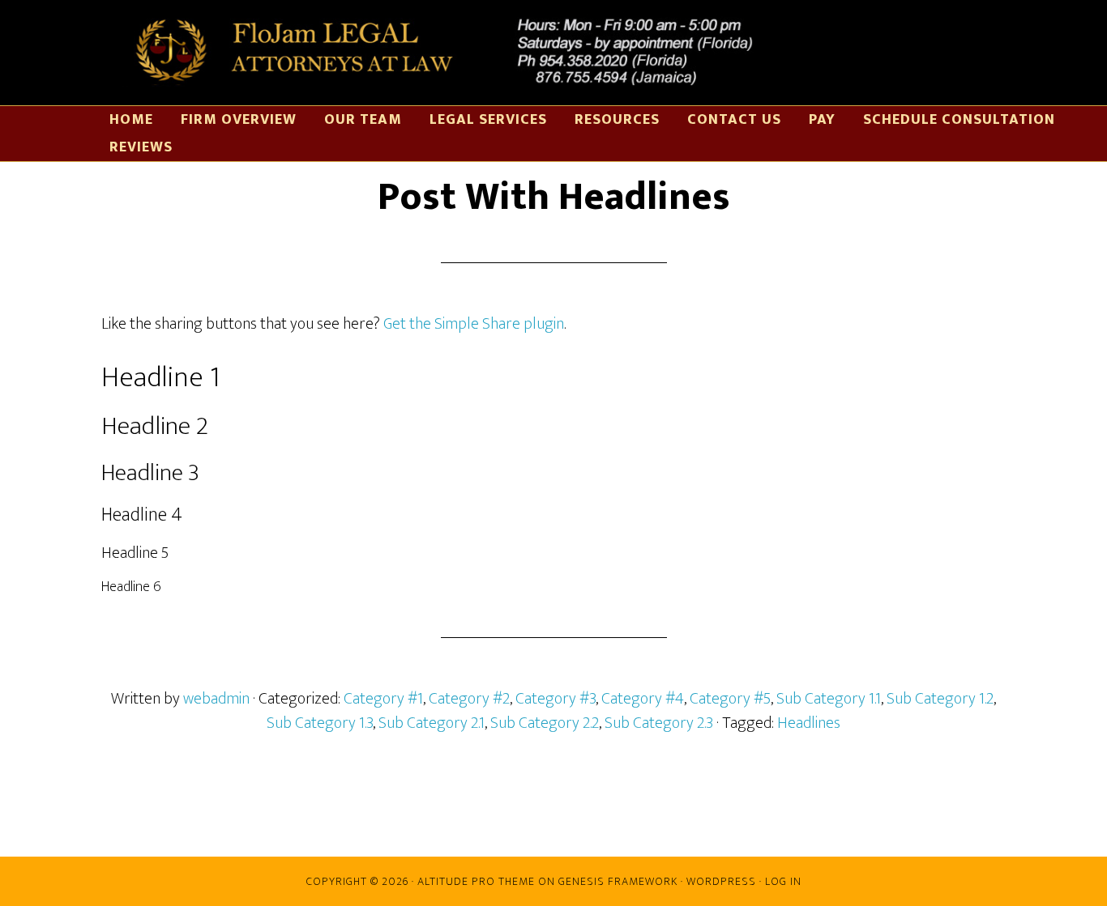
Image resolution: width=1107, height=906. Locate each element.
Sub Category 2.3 (659, 723)
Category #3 (555, 698)
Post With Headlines (554, 197)
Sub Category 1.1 (828, 698)
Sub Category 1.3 (320, 723)
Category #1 (383, 698)
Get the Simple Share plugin (473, 324)
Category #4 (642, 698)
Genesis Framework (617, 881)
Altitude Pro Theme (476, 881)
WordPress (721, 881)
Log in (783, 881)
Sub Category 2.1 (431, 723)
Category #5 (730, 698)
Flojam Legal (438, 52)
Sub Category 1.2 (940, 698)
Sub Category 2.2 (544, 723)
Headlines (808, 723)
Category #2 (469, 698)
